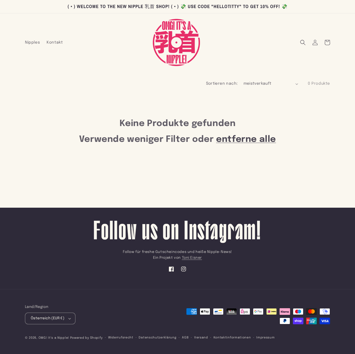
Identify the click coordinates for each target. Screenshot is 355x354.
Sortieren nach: (222, 84)
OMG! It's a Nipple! (54, 338)
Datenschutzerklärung (157, 337)
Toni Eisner (192, 258)
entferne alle (246, 139)
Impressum (265, 337)
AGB (185, 337)
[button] (303, 42)
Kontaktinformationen (232, 337)
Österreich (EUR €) (47, 318)
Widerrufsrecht (120, 337)
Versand (201, 337)
